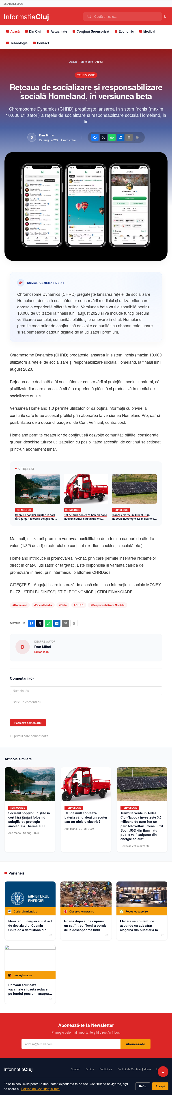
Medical (149, 31)
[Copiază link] (137, 137)
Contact (43, 43)
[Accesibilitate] (163, 1071)
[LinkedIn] (120, 137)
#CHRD (79, 605)
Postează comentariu (27, 723)
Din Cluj (35, 31)
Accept (160, 1086)
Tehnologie (19, 43)
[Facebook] (95, 137)
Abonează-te (135, 1044)
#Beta (63, 605)
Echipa (90, 1069)
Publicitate (105, 1069)
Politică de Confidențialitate (134, 1069)
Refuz (142, 1086)
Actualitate (59, 31)
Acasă (15, 31)
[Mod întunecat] (165, 16)
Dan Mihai (46, 135)
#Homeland (20, 605)
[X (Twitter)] (103, 137)
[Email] (129, 137)
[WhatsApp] (112, 137)
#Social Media (43, 605)
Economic (126, 31)
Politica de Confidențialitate (40, 1088)
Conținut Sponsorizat (93, 31)
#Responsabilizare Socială (108, 605)
